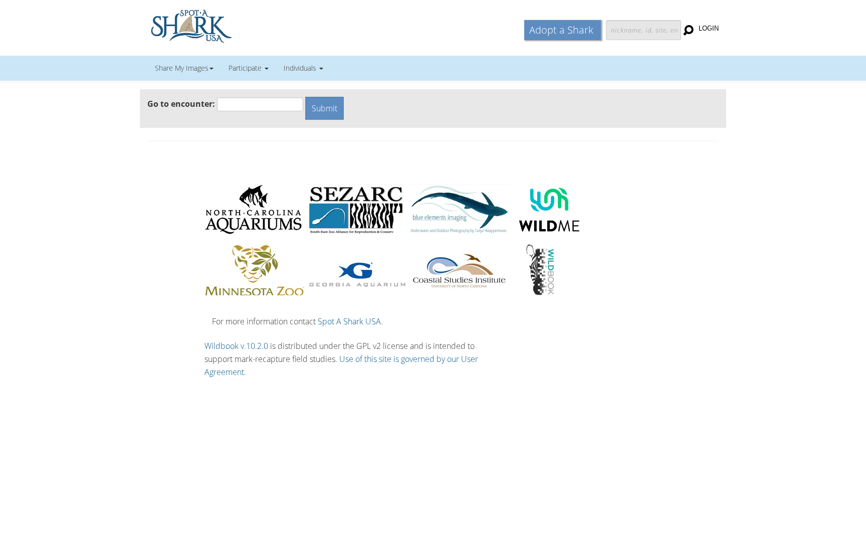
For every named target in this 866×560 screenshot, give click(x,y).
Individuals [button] (301, 68)
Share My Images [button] (181, 68)
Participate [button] (246, 68)
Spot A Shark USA (349, 321)
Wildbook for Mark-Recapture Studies (235, 25)
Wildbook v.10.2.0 (236, 345)
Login (709, 28)
